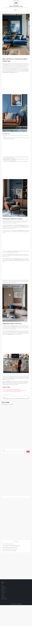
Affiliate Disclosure (4, 598)
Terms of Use (3, 588)
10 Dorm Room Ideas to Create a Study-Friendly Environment (11, 545)
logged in (6, 404)
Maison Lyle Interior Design (16, 6)
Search (3, 450)
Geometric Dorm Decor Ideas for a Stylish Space (9, 550)
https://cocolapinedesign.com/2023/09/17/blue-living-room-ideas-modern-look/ (14, 390)
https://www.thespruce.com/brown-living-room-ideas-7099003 (12, 391)
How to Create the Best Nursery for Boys (8, 543)
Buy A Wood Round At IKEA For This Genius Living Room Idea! (16, 359)
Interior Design (4, 394)
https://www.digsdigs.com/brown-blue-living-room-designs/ (11, 389)
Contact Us (3, 595)
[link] (4, 359)
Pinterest (3, 590)
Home (2, 585)
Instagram (3, 597)
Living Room (10, 394)
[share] (27, 359)
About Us (3, 593)
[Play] (23, 356)
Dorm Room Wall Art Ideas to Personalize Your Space (9, 547)
